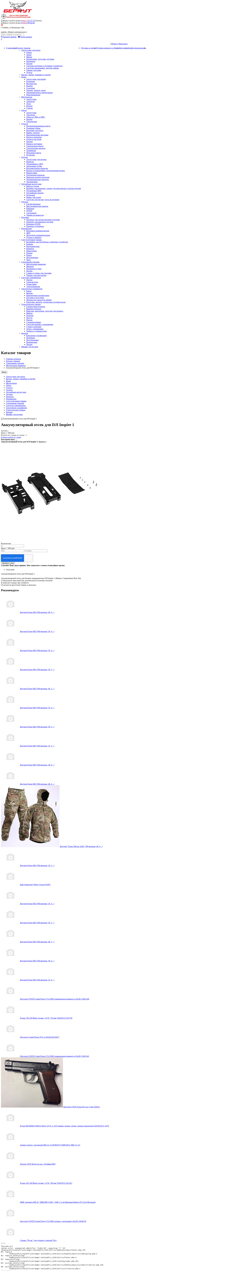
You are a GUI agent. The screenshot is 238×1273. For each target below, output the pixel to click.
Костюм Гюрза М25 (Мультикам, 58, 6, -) (37, 765)
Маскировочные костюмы (37, 135)
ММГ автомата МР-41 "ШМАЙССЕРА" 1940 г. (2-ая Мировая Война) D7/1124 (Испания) (58, 1202)
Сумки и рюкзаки (33, 327)
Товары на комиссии (35, 215)
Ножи (23, 77)
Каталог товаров (23, 48)
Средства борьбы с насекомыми (39, 324)
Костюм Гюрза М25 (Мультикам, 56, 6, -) (37, 631)
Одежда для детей (33, 139)
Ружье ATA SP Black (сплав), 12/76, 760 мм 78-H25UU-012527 (46, 1183)
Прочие (29, 86)
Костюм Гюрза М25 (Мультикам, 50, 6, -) (37, 961)
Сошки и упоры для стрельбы (38, 273)
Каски (28, 291)
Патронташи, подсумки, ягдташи (40, 59)
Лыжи (28, 55)
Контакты (123, 48)
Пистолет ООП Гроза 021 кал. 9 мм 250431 (81, 1107)
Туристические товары (31, 304)
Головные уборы (33, 128)
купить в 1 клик (14, 437)
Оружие (24, 202)
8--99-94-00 (28, 23)
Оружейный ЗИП (33, 191)
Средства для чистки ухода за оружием (42, 200)
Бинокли (30, 162)
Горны (29, 52)
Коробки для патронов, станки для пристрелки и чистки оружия (53, 188)
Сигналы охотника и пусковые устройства (44, 66)
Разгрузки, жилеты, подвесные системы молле (46, 302)
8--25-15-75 (28, 21)
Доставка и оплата (88, 48)
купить (4, 437)
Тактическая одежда (34, 146)
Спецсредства (32, 282)
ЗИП (28, 233)
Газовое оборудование (35, 307)
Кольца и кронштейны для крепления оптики (45, 171)
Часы (28, 260)
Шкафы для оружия (29, 347)
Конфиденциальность (137, 48)
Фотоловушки (32, 257)
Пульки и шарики (33, 237)
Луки (28, 104)
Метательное (26, 97)
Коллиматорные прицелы (37, 168)
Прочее (29, 64)
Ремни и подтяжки (34, 144)
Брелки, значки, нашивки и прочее (36, 75)
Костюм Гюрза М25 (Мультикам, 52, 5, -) (37, 746)
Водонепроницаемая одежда (38, 126)
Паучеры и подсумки (35, 298)
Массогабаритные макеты (37, 206)
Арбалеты (30, 101)
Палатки (29, 315)
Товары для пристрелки (36, 275)
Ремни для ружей (33, 197)
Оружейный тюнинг (35, 193)
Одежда (24, 124)
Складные (30, 88)
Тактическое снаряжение (31, 289)
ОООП (29, 211)
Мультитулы (31, 84)
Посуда (29, 318)
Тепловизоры (32, 182)
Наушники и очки (34, 269)
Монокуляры (31, 173)
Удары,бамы (31, 284)
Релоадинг (30, 195)
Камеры (29, 244)
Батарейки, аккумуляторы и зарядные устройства (47, 242)
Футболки (30, 155)
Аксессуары (31, 99)
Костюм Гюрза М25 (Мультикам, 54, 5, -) (37, 865)
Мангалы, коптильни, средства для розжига (44, 311)
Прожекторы (31, 342)
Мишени (30, 266)
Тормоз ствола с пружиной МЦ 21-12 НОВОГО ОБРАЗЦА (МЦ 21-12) (50, 1145)
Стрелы (29, 108)
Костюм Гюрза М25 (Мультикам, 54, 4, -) (37, 904)
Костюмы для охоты (34, 130)
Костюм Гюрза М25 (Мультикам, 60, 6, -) (37, 612)
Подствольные (32, 340)
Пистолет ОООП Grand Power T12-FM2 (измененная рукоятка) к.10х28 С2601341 (54, 1056)
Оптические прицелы (35, 175)
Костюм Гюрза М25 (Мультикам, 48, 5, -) (37, 942)
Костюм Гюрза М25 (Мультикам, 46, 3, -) (37, 689)
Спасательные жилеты (35, 148)
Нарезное (30, 208)
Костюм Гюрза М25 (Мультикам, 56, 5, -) (37, 670)
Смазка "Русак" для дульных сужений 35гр (38, 1240)
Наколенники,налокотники (37, 295)
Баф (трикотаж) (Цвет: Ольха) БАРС (35, 885)
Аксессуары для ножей (36, 79)
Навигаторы (31, 251)
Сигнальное (31, 213)
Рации (29, 255)
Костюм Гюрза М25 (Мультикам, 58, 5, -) (37, 727)
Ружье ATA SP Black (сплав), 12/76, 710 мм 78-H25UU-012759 (46, 1018)
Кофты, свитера (33, 133)
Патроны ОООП (33, 224)
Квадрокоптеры (33, 246)
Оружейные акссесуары (31, 184)
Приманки (30, 61)
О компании (11, 48)
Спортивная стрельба (30, 262)
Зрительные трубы (34, 166)
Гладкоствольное (33, 204)
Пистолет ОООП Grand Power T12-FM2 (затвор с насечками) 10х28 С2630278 (53, 1221)
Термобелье (31, 150)
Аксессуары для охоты (30, 50)
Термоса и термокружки (36, 331)
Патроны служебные (35, 226)
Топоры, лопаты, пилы (36, 90)
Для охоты (30, 115)
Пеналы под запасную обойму (39, 300)
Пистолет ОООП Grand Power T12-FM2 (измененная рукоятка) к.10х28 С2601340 (54, 999)
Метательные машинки (36, 264)
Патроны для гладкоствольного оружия (43, 220)
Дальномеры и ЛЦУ (34, 164)
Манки (29, 57)
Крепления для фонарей (36, 336)
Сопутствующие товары (31, 240)
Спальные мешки (33, 322)
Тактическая (31, 122)
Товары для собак (33, 70)
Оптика (24, 157)
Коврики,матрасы (33, 309)
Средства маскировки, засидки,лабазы (42, 68)
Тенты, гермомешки (34, 329)
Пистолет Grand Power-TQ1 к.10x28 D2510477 (39, 1037)
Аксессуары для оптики (36, 159)
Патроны (25, 217)
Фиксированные (33, 95)
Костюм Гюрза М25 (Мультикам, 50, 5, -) (37, 923)
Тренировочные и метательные (39, 93)
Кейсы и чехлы (32, 186)
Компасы (30, 249)
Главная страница (13, 359)
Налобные (30, 338)
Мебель (29, 313)
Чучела (29, 72)
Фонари (24, 333)
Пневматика (26, 229)
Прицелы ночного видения (37, 177)
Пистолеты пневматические (38, 235)
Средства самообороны (31, 278)
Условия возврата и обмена (107, 48)
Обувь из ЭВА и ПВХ (35, 117)
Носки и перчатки (34, 137)
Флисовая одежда (33, 153)
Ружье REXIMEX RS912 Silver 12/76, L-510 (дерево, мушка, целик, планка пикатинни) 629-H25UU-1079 (64, 1126)
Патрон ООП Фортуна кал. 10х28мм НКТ (38, 1164)
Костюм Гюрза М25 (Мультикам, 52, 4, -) (37, 708)
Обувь (24, 110)
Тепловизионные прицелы (37, 179)
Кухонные (30, 81)
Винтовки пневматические (37, 231)
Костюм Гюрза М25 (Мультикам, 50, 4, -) (37, 650)
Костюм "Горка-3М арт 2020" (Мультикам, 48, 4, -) (81, 846)
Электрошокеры (33, 286)
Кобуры (29, 293)
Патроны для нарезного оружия (39, 222)
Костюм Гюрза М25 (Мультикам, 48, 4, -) (37, 784)
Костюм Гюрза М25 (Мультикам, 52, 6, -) (37, 980)
